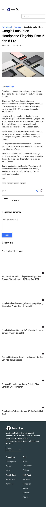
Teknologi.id (7, 27)
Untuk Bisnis (10, 479)
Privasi (8, 466)
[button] (3, 9)
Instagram (27, 484)
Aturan (8, 470)
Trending (18, 27)
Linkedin (26, 493)
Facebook (27, 479)
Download (9, 484)
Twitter (25, 488)
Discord (26, 497)
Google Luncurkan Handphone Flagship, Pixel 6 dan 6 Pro (34, 27)
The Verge (10, 87)
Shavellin (5, 45)
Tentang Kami (11, 462)
